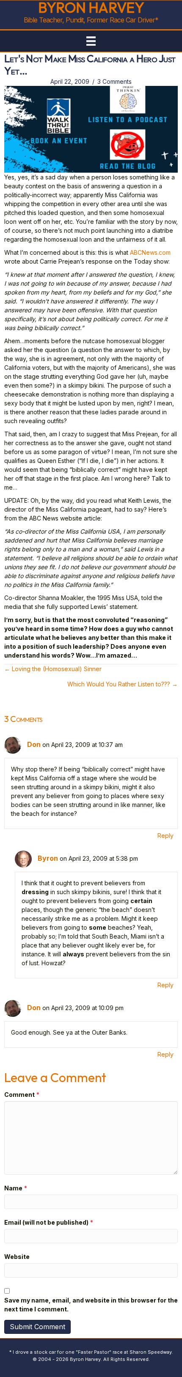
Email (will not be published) (48, 1222)
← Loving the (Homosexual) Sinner (53, 668)
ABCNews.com (150, 252)
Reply (165, 835)
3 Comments (114, 81)
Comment (21, 1094)
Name (15, 1188)
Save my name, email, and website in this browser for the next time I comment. (91, 1305)
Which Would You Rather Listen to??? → (122, 684)
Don (34, 744)
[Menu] (91, 41)
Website (17, 1256)
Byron (48, 858)
